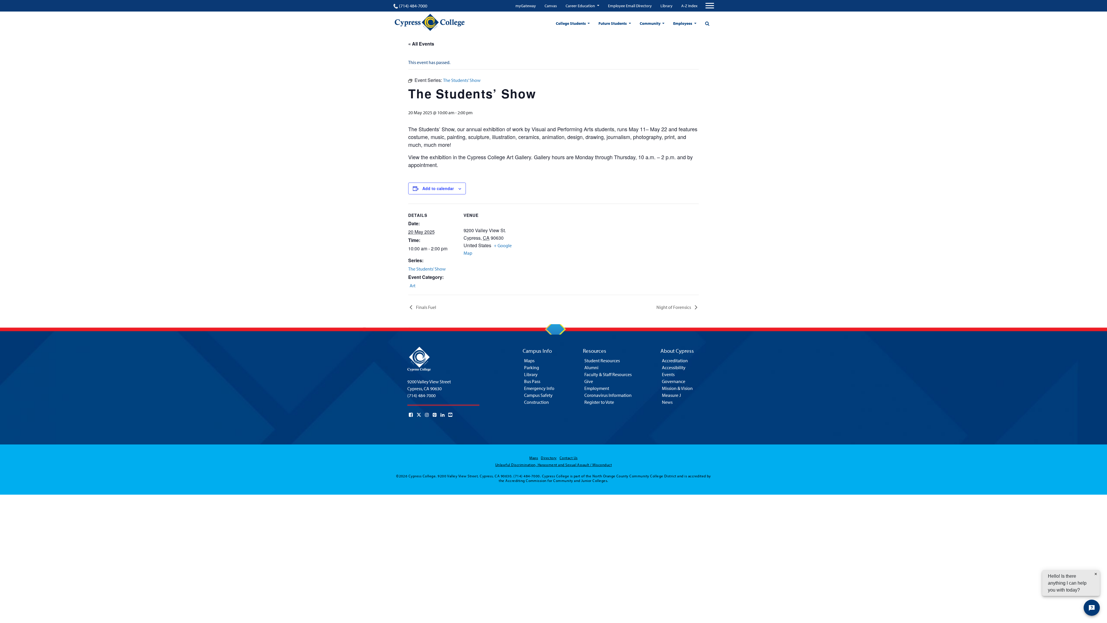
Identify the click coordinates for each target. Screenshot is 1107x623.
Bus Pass (532, 381)
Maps (529, 360)
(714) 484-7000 (413, 6)
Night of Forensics (674, 307)
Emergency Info (539, 388)
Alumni (591, 367)
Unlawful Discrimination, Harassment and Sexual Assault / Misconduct (553, 464)
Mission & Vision (677, 388)
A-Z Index (689, 5)
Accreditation (675, 360)
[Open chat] (1092, 608)
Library (666, 5)
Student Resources (602, 360)
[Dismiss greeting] (1096, 574)
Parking (531, 367)
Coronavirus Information (608, 395)
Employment (596, 388)
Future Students (613, 23)
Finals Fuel (425, 307)
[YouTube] (450, 415)
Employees (683, 23)
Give (588, 381)
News (667, 402)
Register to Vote (599, 402)
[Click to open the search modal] (707, 23)
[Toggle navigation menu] (710, 6)
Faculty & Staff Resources (608, 374)
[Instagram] (427, 415)
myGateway (525, 5)
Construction (536, 402)
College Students (571, 23)
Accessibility (674, 367)
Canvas (551, 5)
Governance (673, 381)
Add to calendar (438, 188)
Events (668, 374)
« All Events (421, 43)
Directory (548, 457)
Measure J (671, 395)
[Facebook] (411, 415)
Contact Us (569, 457)
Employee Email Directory (630, 5)
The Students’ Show (427, 269)
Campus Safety (538, 395)
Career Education (581, 5)
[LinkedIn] (442, 415)
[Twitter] (419, 415)
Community (650, 23)
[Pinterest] (435, 415)
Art (412, 285)
